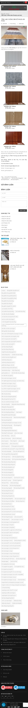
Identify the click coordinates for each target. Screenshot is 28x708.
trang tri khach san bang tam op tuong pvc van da (12, 582)
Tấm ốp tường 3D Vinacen (7, 493)
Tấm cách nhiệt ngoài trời (18, 451)
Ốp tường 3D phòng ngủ (7, 425)
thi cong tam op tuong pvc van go (9, 579)
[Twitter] (5, 697)
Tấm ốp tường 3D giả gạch (15, 485)
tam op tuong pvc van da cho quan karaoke (11, 545)
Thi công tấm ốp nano (19, 566)
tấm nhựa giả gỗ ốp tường (18, 456)
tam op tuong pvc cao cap (17, 519)
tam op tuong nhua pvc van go (8, 514)
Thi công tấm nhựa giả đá (7, 566)
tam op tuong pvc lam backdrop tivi (9, 537)
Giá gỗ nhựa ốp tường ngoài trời (9, 352)
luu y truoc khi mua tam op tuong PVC (10, 391)
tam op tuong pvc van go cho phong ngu (10, 553)
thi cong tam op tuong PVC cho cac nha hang (11, 571)
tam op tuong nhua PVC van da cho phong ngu (12, 511)
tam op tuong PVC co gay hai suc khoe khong (11, 530)
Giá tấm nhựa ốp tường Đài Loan (9, 357)
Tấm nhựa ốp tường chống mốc (8, 464)
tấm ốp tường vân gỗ (20, 558)
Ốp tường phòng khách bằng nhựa (9, 430)
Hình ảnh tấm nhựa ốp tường (18, 373)
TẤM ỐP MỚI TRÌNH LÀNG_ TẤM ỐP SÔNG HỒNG (18, 239)
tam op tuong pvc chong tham (8, 527)
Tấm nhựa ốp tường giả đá (7, 469)
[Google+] (9, 697)
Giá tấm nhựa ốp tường (17, 354)
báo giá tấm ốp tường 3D (7, 303)
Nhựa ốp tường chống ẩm (19, 417)
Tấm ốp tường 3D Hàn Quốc (7, 490)
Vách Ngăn (4, 227)
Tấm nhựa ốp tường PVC (7, 477)
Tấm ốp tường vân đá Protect (8, 558)
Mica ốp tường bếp (6, 404)
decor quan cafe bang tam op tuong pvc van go (12, 333)
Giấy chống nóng (15, 370)
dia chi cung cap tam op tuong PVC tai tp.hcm (11, 341)
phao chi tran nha (14, 443)
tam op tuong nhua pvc (7, 503)
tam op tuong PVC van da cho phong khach (11, 543)
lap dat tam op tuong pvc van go (9, 383)
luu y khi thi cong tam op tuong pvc (9, 386)
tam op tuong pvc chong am (8, 524)
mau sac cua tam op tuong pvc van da (10, 401)
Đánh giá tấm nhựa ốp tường (8, 331)
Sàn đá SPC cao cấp (7, 229)
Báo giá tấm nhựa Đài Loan (13, 290)
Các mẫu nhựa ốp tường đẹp (8, 314)
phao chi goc (21, 441)
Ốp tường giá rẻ (17, 425)
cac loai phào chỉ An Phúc (7, 308)
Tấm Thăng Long (6, 231)
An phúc (3, 290)
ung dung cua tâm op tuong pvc (8, 592)
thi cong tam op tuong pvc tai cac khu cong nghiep (12, 574)
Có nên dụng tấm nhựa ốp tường (9, 321)
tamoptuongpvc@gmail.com (9, 644)
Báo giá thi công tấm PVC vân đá (8, 306)
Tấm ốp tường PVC (6, 519)
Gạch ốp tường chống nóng (7, 349)
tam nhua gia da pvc (6, 456)
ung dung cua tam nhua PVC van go (9, 590)
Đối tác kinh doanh (7, 652)
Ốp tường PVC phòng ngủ (7, 433)
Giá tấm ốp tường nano (7, 359)
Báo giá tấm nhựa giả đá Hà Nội (8, 293)
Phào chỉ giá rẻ (13, 441)
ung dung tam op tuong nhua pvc (9, 595)
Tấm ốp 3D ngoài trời (17, 480)
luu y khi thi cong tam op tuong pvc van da (11, 388)
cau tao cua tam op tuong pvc (8, 319)
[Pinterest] (12, 697)
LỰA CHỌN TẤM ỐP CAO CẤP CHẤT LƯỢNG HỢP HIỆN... (17, 266)
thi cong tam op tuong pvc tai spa (9, 577)
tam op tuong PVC (15, 179)
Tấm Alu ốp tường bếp (6, 451)
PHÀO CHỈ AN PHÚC (15, 250)
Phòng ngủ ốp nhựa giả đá (17, 446)
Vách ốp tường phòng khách (8, 598)
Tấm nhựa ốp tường (6, 459)
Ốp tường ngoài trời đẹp (7, 427)
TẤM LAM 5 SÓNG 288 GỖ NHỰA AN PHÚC (13, 20)
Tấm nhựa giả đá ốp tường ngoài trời (9, 454)
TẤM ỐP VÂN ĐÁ (6, 218)
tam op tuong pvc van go (7, 551)
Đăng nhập (4, 2)
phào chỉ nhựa (5, 443)
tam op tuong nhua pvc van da (8, 509)
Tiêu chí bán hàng (7, 659)
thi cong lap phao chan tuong (8, 564)
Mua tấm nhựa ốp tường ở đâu (8, 409)
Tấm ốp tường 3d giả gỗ (7, 488)
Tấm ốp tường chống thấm (7, 498)
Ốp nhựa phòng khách (6, 420)
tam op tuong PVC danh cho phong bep (10, 532)
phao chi (13, 435)
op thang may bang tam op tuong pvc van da (11, 422)
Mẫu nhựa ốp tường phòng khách (9, 396)
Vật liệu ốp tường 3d (6, 603)
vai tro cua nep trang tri (7, 600)
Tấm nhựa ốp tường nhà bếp (8, 475)
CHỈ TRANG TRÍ (6, 223)
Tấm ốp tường (5, 485)
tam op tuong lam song (20, 498)
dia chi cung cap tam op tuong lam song (10, 336)
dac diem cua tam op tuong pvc (8, 328)
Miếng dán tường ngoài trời (7, 407)
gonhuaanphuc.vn (6, 178)
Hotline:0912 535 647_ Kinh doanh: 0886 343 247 (14, 642)
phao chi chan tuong (6, 438)
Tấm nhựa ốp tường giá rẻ (17, 178)
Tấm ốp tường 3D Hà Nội (19, 488)
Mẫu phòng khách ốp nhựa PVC (8, 399)
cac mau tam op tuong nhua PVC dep (10, 316)
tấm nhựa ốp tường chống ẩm (18, 459)
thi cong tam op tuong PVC (7, 569)
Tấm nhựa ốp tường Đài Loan (8, 467)
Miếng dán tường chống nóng (18, 404)
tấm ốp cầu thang (14, 482)
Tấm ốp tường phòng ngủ (7, 516)
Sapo (17, 705)
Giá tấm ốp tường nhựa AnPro (8, 362)
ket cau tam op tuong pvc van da (9, 378)
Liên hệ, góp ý (6, 656)
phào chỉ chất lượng (17, 438)
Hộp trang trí (5, 225)
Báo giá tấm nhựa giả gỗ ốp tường (9, 298)
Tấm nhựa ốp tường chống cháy (8, 462)
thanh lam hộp (14, 561)
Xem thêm (3, 626)
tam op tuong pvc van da (7, 540)
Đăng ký (9, 2)
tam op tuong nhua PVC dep (8, 506)
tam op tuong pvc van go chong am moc (10, 556)
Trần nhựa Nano (21, 579)
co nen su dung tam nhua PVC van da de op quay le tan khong (13, 325)
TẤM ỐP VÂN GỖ (6, 216)
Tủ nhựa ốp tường (5, 587)
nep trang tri (19, 412)
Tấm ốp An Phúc (5, 482)
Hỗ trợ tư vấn (6, 673)
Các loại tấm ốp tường (20, 311)
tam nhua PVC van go (6, 480)
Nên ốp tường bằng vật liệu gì (8, 412)
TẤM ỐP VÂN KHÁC (7, 220)
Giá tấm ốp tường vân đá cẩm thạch (9, 367)
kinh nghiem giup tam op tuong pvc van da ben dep (13, 380)
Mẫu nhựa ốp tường (6, 393)
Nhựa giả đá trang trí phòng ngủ (8, 414)
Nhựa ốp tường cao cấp (7, 417)
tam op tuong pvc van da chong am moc (10, 548)
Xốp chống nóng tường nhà (7, 605)
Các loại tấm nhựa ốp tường (10, 176)
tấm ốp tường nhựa (20, 501)
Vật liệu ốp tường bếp (16, 603)
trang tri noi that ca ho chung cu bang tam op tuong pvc (13, 585)
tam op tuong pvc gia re (7, 535)
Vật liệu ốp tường (17, 600)
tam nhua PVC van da (19, 477)
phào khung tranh (5, 446)
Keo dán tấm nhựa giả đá (7, 375)
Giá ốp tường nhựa (6, 354)
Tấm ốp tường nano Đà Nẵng (8, 501)
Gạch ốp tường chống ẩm (7, 346)
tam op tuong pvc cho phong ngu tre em (10, 522)
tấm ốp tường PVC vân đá (19, 540)
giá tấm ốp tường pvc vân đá (8, 365)
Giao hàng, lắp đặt (7, 669)
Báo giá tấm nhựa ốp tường (7, 301)
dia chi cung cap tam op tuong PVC (9, 338)
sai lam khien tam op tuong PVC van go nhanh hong (13, 448)
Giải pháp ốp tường (6, 370)
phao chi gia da (5, 441)
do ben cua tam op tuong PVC (8, 344)
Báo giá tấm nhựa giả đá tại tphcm (9, 295)
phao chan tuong (18, 433)
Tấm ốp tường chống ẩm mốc (8, 496)
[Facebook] (2, 697)
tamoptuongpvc (5, 561)
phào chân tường (5, 435)
